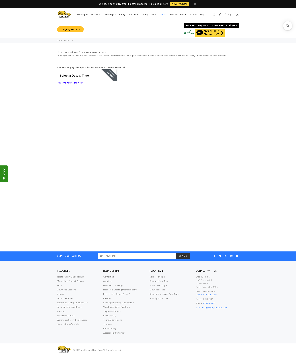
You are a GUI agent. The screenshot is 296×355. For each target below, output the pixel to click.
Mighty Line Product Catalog (70, 281)
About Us (107, 281)
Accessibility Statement (114, 333)
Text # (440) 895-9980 (206, 295)
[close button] (195, 4)
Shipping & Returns (112, 311)
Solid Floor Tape (157, 277)
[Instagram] (226, 256)
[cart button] (220, 15)
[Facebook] (215, 256)
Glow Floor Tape (157, 290)
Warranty (61, 311)
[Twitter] (220, 256)
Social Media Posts (66, 316)
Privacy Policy (109, 316)
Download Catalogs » (224, 25)
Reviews (107, 298)
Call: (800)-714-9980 (70, 29)
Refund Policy (109, 329)
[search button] (215, 15)
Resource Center (65, 298)
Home (59, 40)
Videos (60, 294)
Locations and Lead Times (69, 307)
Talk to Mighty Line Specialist (70, 277)
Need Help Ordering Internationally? (120, 290)
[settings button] (237, 15)
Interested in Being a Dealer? (116, 294)
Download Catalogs (66, 290)
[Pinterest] (231, 256)
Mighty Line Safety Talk (68, 324)
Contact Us (108, 277)
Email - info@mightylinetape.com (211, 308)
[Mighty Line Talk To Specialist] (87, 75)
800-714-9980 (209, 303)
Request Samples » (197, 25)
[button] (287, 25)
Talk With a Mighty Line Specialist (72, 303)
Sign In (231, 14)
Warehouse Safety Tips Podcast (72, 320)
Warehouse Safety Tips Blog (116, 307)
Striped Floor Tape (158, 285)
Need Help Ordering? (113, 285)
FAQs (59, 285)
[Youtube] (237, 256)
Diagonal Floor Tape (159, 281)
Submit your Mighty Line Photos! (118, 303)
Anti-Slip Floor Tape (159, 298)
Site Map (107, 324)
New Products (179, 4)
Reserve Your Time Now (70, 83)
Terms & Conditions (112, 320)
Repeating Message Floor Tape (164, 294)
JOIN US (183, 256)
